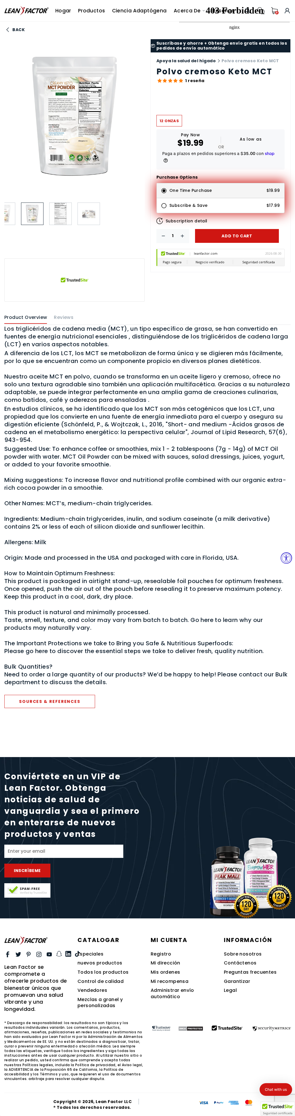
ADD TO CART (237, 236)
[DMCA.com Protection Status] (190, 1028)
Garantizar (237, 981)
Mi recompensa (169, 981)
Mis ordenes (165, 972)
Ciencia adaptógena (139, 10)
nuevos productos (99, 963)
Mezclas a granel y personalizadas (100, 1002)
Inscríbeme (27, 870)
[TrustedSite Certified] (27, 890)
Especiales (90, 954)
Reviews (63, 317)
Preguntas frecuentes (250, 972)
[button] (169, 81)
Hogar (63, 10)
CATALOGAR (98, 940)
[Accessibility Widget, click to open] (286, 558)
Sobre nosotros (243, 954)
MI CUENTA (169, 940)
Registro (161, 954)
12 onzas (169, 121)
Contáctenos (240, 963)
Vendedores (92, 990)
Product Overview (25, 317)
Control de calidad (100, 981)
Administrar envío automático (172, 993)
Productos (91, 10)
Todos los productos (103, 972)
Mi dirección (165, 963)
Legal (230, 990)
